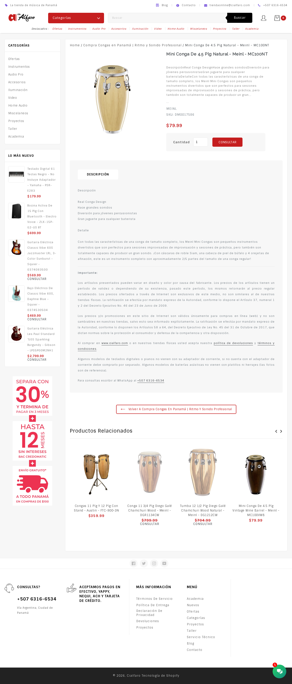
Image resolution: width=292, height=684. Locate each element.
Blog (165, 5)
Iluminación (140, 28)
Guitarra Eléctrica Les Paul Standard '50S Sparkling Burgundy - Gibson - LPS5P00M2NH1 (41, 339)
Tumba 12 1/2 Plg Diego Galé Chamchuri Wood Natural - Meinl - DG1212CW (203, 510)
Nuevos (193, 605)
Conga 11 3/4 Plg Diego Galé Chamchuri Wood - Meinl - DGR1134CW (149, 510)
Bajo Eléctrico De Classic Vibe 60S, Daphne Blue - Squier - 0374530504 (40, 299)
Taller (235, 28)
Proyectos (219, 28)
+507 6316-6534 (150, 380)
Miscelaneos (198, 28)
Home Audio (175, 28)
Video (158, 28)
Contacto (189, 5)
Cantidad (181, 142)
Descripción (98, 174)
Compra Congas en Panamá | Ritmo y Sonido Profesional (132, 45)
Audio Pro (98, 28)
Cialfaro (134, 676)
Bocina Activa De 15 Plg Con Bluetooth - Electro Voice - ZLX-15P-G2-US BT (42, 216)
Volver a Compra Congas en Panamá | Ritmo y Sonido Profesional (180, 409)
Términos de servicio (154, 599)
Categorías (196, 618)
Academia (251, 28)
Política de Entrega (152, 605)
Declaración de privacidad (149, 613)
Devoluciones (147, 621)
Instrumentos (77, 28)
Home (75, 45)
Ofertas (57, 28)
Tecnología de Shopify (160, 676)
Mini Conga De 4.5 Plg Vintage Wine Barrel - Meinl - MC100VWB (255, 510)
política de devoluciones (233, 343)
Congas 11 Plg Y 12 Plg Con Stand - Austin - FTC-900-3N (96, 508)
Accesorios (118, 28)
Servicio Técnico (201, 637)
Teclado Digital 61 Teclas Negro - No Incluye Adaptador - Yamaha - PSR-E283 (41, 180)
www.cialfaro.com (115, 343)
